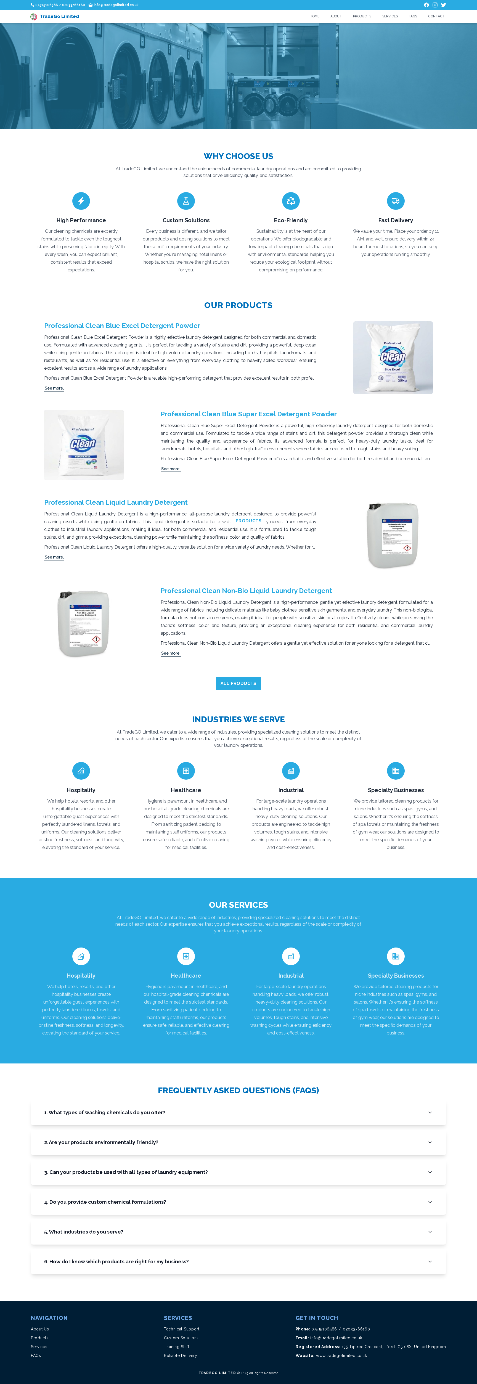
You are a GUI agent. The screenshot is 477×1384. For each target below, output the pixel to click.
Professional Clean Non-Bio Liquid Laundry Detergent (246, 591)
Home (314, 16)
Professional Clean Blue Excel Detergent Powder (122, 326)
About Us (40, 1329)
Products (362, 16)
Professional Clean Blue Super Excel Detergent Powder (249, 414)
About (336, 16)
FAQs (413, 16)
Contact (436, 16)
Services (390, 16)
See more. (54, 388)
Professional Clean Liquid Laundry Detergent (116, 502)
